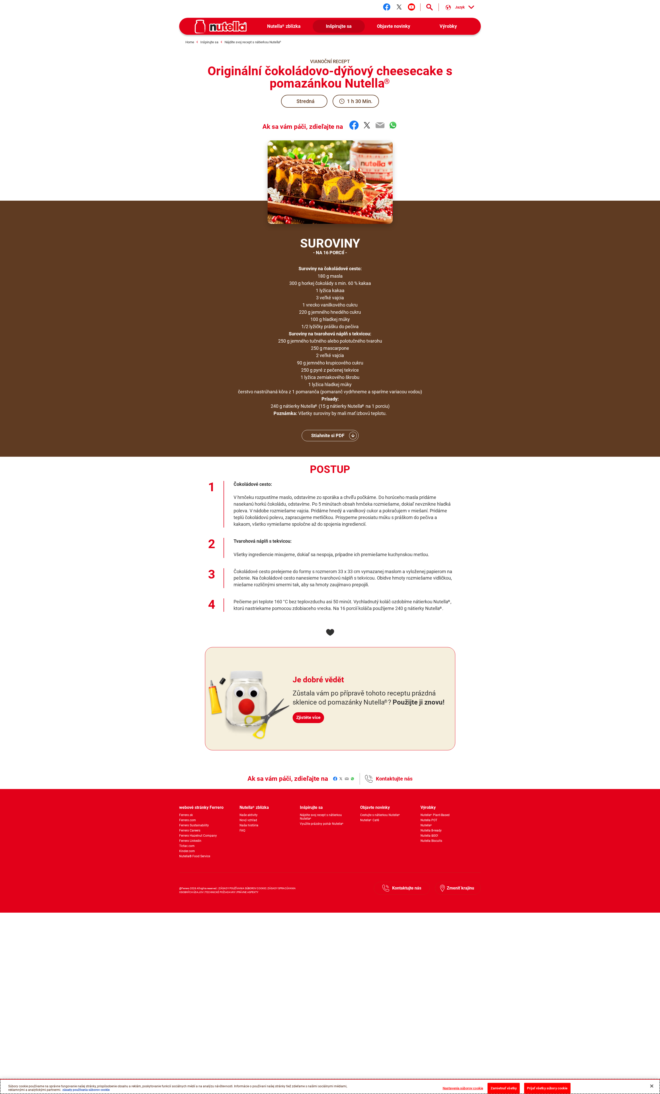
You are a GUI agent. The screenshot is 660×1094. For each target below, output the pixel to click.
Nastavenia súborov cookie (463, 1088)
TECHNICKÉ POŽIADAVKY (220, 892)
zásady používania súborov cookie (86, 1089)
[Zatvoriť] (651, 1086)
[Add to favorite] (330, 632)
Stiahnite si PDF (327, 435)
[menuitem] (284, 26)
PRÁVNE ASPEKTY (247, 892)
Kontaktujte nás (394, 779)
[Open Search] (429, 7)
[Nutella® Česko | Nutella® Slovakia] (221, 26)
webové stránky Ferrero (201, 807)
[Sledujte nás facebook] (386, 7)
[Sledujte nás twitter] (399, 7)
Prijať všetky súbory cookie (547, 1088)
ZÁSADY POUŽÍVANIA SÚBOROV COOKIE (242, 888)
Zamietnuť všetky (504, 1088)
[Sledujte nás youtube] (411, 7)
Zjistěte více (308, 717)
